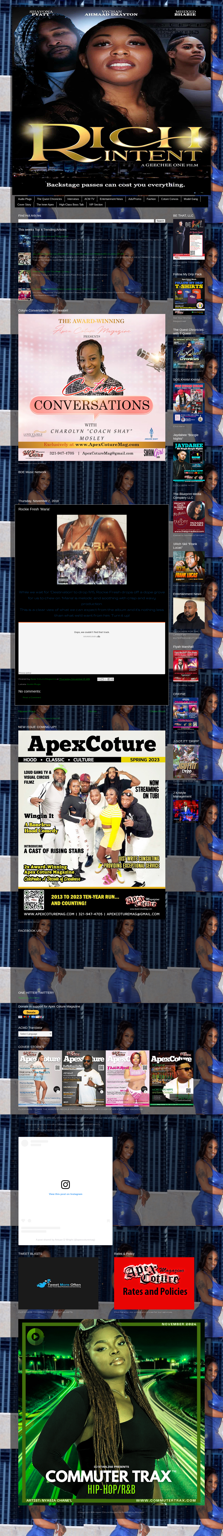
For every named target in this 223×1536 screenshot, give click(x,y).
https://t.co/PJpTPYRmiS (53, 1124)
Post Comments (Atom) (46, 718)
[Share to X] (105, 679)
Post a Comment (32, 697)
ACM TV (89, 198)
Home (92, 711)
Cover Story (24, 204)
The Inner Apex (45, 204)
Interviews (73, 198)
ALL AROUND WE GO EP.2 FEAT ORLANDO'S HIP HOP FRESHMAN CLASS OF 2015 (78, 254)
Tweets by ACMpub (29, 998)
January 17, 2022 (86, 1130)
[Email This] (99, 679)
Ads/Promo (134, 198)
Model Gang (191, 198)
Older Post (157, 711)
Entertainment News (111, 198)
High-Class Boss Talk (71, 204)
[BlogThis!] (102, 679)
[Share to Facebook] (109, 679)
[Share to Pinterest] (112, 679)
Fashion (151, 198)
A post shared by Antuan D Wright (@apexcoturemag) (65, 1239)
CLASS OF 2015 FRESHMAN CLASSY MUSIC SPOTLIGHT (65, 289)
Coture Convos (169, 198)
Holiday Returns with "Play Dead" (50, 236)
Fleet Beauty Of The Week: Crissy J (52, 271)
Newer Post (26, 711)
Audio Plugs (25, 198)
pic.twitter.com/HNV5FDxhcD (83, 1124)
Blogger (139, 1512)
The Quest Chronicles (49, 198)
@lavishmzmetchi (34, 1118)
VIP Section (96, 204)
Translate (44, 1038)
